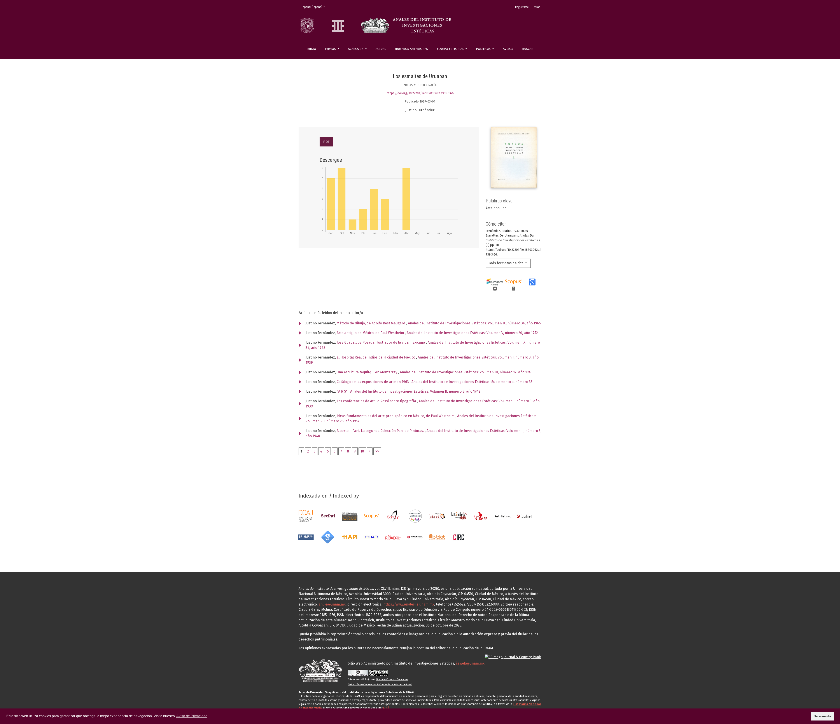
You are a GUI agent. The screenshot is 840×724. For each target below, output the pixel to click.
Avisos (508, 49)
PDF (326, 142)
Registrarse (522, 7)
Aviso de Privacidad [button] (191, 716)
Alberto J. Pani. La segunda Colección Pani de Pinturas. (381, 431)
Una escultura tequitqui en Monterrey (367, 372)
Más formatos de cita (506, 263)
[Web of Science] (349, 516)
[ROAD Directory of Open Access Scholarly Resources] (393, 537)
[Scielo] (393, 516)
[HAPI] (349, 537)
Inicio (311, 49)
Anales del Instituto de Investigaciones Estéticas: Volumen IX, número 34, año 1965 (474, 323)
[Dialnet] (524, 516)
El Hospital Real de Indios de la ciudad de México (376, 357)
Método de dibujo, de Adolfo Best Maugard (371, 323)
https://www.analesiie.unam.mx (408, 604)
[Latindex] (437, 516)
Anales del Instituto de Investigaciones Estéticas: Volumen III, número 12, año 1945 (466, 372)
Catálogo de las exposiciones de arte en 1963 (373, 382)
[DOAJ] (305, 516)
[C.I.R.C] (458, 537)
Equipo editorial (451, 49)
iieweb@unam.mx (470, 663)
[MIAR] (371, 537)
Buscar (527, 49)
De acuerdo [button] (822, 716)
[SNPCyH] (327, 516)
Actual (381, 49)
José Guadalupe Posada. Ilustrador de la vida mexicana (381, 342)
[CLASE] (480, 516)
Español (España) (314, 7)
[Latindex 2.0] (458, 516)
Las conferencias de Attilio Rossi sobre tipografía (377, 401)
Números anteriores (411, 49)
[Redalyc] (415, 516)
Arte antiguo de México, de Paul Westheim (371, 333)
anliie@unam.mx (332, 604)
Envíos (331, 49)
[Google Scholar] (327, 537)
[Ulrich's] (415, 537)
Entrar (536, 7)
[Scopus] (371, 516)
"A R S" (342, 391)
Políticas (484, 49)
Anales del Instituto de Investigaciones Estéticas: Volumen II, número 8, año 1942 (415, 391)
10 (362, 451)
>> (377, 451)
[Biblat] (437, 537)
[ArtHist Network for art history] (502, 516)
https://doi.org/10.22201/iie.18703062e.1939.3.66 (420, 93)
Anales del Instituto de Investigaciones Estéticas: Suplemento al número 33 (471, 382)
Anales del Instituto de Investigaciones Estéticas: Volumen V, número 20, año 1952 (472, 333)
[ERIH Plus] (305, 537)
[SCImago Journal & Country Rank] (513, 657)
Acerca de (356, 49)
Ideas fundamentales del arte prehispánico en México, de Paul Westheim (396, 416)
